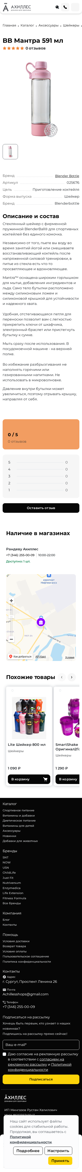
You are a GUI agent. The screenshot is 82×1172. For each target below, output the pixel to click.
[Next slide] (72, 677)
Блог (6, 919)
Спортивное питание (18, 810)
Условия (69, 657)
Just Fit (8, 877)
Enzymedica (12, 888)
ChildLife (9, 872)
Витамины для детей (18, 825)
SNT (6, 857)
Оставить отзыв (41, 508)
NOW (7, 862)
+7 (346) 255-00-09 (20, 555)
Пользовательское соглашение (26, 956)
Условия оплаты (14, 951)
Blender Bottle (67, 176)
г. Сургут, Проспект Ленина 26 (30, 982)
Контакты (10, 924)
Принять (60, 1161)
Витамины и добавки (19, 815)
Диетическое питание (19, 820)
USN (6, 867)
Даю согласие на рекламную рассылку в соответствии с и (43, 1062)
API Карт (40, 656)
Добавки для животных (20, 841)
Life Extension (13, 893)
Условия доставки (16, 941)
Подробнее (28, 1151)
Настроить (58, 1151)
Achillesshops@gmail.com (26, 994)
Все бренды (12, 903)
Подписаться (41, 1079)
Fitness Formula (14, 898)
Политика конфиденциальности (27, 961)
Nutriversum (12, 882)
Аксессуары (11, 830)
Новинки (9, 836)
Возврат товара (14, 946)
